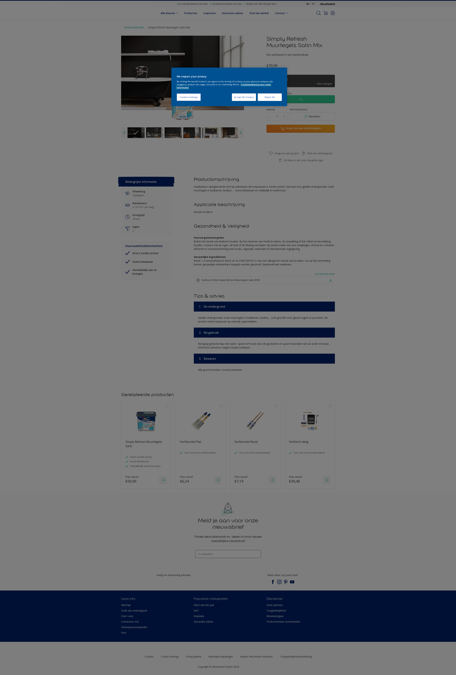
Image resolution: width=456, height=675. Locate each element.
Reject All (270, 97)
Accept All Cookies (244, 97)
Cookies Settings (189, 97)
